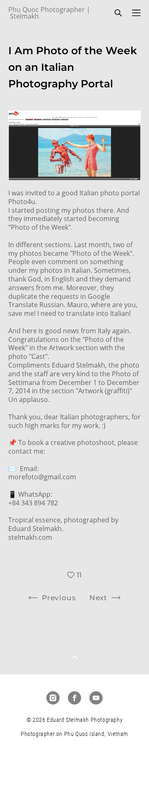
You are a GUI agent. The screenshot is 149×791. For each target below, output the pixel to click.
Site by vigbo (75, 771)
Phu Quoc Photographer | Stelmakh (49, 12)
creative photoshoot (82, 442)
